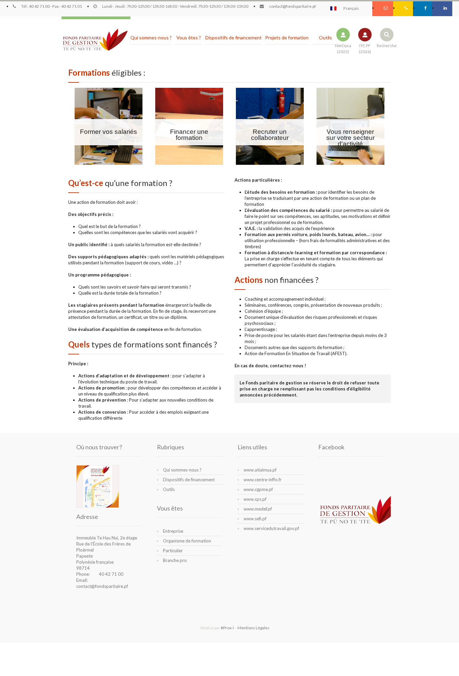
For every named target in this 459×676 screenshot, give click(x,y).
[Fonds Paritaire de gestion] (95, 40)
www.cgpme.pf (258, 489)
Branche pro (175, 560)
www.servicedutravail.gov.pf (271, 528)
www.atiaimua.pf (260, 470)
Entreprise (173, 531)
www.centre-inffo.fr (263, 479)
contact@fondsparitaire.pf (102, 586)
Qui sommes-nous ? (182, 470)
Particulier (173, 550)
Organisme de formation (187, 540)
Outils (169, 489)
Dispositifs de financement (189, 479)
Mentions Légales (253, 627)
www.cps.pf (255, 499)
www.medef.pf (258, 509)
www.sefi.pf (255, 518)
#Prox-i (227, 627)
